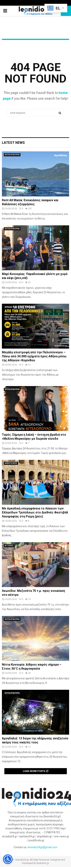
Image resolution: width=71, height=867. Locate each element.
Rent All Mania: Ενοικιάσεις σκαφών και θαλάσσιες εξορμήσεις (30, 202)
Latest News (13, 143)
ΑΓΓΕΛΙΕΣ (9, 545)
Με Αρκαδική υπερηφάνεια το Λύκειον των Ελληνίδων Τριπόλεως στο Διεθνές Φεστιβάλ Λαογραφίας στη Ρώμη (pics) (35, 512)
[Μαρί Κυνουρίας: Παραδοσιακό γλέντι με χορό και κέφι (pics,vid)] (35, 247)
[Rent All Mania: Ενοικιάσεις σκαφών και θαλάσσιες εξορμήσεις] (35, 173)
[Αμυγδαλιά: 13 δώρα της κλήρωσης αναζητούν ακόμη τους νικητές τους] (35, 712)
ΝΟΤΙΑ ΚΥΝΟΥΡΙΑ (12, 155)
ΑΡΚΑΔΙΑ (8, 307)
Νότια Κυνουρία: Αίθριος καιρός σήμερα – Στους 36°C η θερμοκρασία (31, 666)
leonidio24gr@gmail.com (42, 847)
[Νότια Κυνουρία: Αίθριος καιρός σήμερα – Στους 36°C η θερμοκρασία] (35, 638)
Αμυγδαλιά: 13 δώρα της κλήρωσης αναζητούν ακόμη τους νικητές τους (35, 740)
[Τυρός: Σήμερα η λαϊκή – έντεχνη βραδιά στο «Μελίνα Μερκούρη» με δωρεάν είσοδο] (35, 408)
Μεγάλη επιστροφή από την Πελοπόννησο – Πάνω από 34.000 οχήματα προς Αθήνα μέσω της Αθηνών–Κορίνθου (34, 356)
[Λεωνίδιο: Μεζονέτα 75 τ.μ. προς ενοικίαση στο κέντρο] (35, 564)
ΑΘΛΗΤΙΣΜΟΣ (11, 463)
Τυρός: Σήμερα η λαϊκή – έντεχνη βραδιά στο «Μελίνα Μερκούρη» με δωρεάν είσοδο (34, 436)
